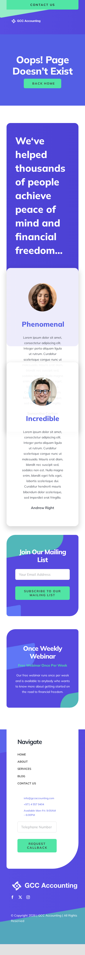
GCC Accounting (49, 915)
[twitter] (20, 897)
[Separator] (26, 20)
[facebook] (12, 897)
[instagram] (28, 897)
